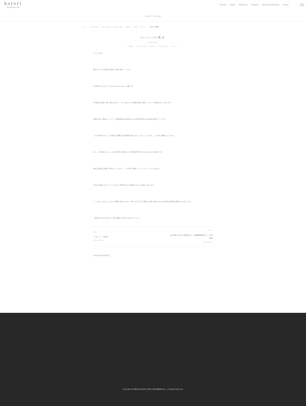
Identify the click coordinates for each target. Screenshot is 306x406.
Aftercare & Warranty (270, 5)
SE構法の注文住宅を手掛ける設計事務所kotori (149, 389)
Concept (223, 5)
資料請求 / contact (90, 367)
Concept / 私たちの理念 (138, 322)
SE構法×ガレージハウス (126, 271)
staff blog (94, 27)
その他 (135, 27)
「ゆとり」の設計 (101, 237)
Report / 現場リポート (189, 337)
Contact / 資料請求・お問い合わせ (194, 352)
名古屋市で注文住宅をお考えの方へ (142, 337)
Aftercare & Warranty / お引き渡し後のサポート (147, 352)
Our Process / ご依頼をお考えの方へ (142, 332)
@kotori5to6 (91, 363)
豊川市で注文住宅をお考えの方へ (141, 342)
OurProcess (243, 5)
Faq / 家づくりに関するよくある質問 (194, 347)
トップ (84, 27)
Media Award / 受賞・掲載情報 (192, 327)
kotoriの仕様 (118, 27)
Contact (286, 5)
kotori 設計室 (106, 27)
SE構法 (127, 27)
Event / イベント (187, 342)
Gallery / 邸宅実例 (135, 327)
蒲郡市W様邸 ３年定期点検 (128, 294)
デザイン (142, 27)
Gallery (232, 5)
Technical (255, 5)
